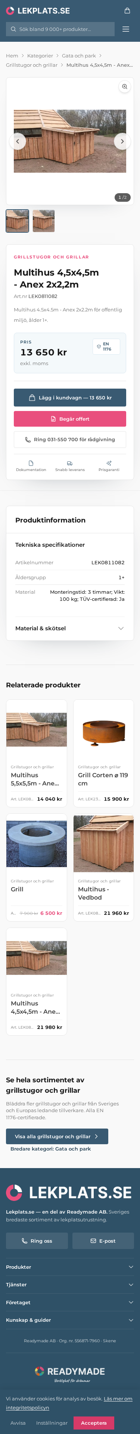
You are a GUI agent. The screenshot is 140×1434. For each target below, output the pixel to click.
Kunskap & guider (28, 1320)
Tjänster (16, 1284)
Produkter (18, 1267)
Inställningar (52, 1423)
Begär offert (74, 419)
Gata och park (79, 56)
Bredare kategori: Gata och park (50, 1149)
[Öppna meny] (126, 29)
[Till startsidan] (38, 10)
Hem (12, 56)
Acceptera (94, 1423)
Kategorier (40, 56)
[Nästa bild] (122, 141)
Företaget (18, 1302)
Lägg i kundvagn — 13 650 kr (75, 398)
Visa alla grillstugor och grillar (52, 1136)
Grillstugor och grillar (31, 65)
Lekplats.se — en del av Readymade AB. (57, 1212)
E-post (107, 1241)
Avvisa (18, 1423)
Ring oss (41, 1241)
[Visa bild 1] (17, 221)
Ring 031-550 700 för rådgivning (74, 439)
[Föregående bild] (17, 141)
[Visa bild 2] (43, 221)
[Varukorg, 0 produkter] (127, 10)
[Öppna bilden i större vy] (70, 141)
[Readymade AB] (70, 1374)
